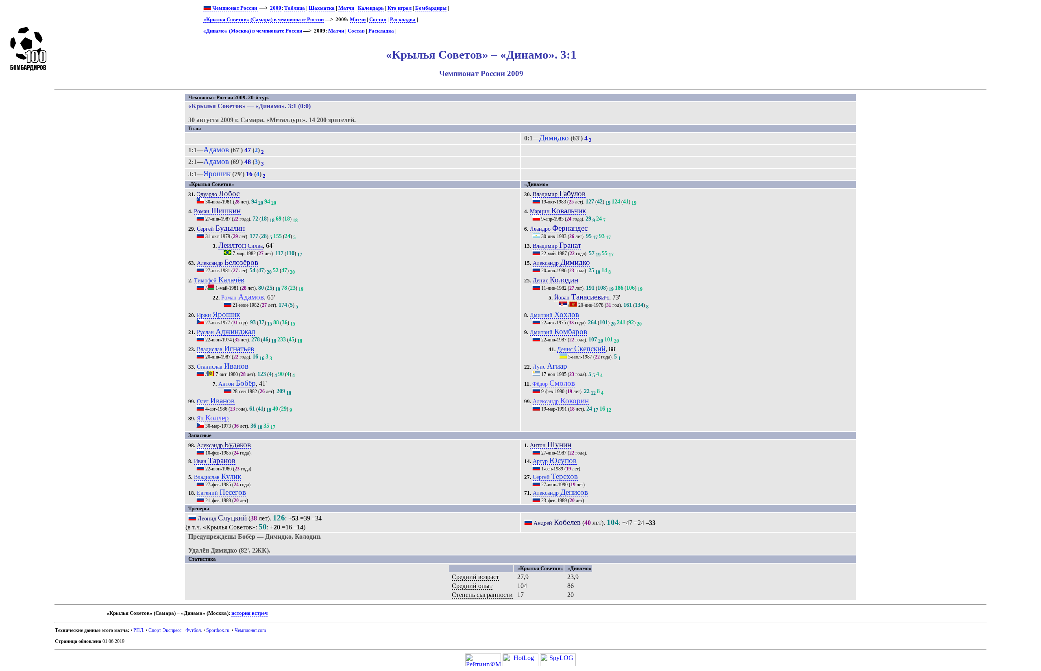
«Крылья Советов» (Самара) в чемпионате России (263, 19)
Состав (377, 19)
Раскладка (403, 19)
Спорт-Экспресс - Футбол (174, 630)
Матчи (346, 8)
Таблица (294, 8)
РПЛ (138, 630)
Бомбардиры (430, 8)
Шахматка (322, 8)
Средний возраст (475, 576)
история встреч (249, 613)
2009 (275, 8)
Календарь (371, 8)
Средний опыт (472, 585)
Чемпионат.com (250, 630)
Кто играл (400, 8)
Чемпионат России (234, 8)
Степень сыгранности (482, 594)
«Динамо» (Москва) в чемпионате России (252, 31)
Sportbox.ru (217, 630)
